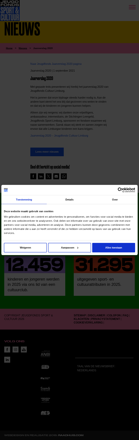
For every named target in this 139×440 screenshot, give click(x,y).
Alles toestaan (113, 247)
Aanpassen (67, 247)
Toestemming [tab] (24, 199)
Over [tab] (115, 199)
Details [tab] (69, 199)
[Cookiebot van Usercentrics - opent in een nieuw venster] (120, 190)
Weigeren (25, 247)
